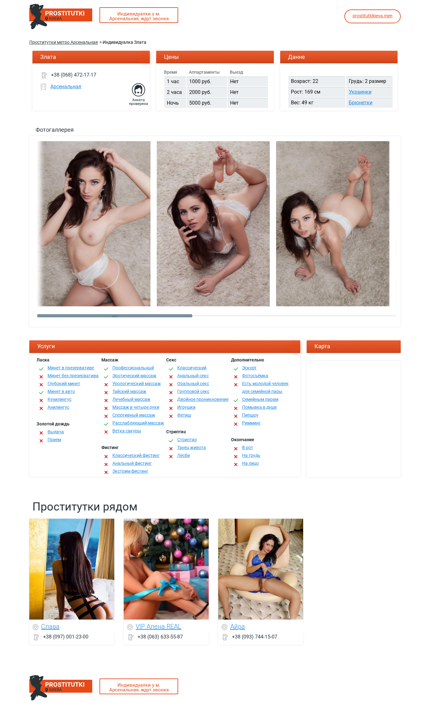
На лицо (250, 463)
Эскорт (249, 367)
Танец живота (191, 447)
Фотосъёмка (255, 375)
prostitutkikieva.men (373, 15)
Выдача (56, 431)
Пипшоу (250, 415)
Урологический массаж (136, 383)
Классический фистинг (136, 455)
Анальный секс (193, 375)
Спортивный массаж (133, 415)
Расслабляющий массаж (138, 422)
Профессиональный (133, 367)
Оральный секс (193, 383)
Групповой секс (193, 391)
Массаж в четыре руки (135, 407)
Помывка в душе (259, 407)
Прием (54, 439)
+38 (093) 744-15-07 (254, 636)
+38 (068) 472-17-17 (73, 75)
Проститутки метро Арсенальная (63, 42)
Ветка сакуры (126, 430)
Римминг (251, 422)
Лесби (183, 455)
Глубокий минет (64, 383)
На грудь (251, 455)
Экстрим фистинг (130, 471)
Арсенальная (65, 86)
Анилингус (58, 407)
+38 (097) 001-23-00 (65, 636)
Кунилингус (59, 399)
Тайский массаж (129, 391)
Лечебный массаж (131, 399)
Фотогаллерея (55, 129)
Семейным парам (260, 399)
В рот (247, 447)
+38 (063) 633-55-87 (160, 636)
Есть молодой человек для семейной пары (265, 387)
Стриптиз (187, 439)
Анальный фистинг (132, 463)
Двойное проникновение (203, 399)
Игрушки (186, 407)
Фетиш (184, 415)
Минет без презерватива (73, 375)
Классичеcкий (192, 367)
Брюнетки (360, 103)
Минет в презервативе (71, 367)
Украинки (360, 92)
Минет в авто (61, 391)
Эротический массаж (134, 375)
